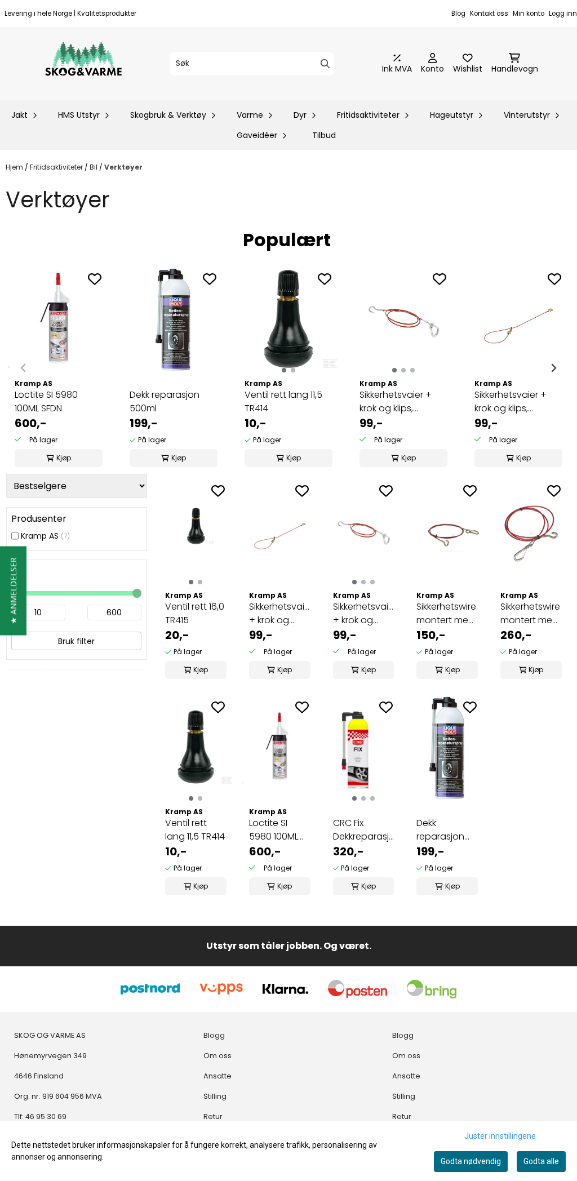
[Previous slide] (24, 368)
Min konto (528, 13)
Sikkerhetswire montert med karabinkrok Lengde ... (446, 613)
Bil (94, 167)
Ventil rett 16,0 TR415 (194, 613)
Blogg (214, 1035)
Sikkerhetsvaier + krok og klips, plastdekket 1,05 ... (397, 401)
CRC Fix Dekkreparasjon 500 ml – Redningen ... (363, 829)
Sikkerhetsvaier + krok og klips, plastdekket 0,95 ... (513, 401)
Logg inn (563, 13)
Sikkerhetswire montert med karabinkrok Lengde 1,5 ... (530, 613)
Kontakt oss (489, 13)
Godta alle (541, 1161)
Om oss (217, 1055)
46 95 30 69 (45, 1116)
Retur (213, 1116)
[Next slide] (553, 368)
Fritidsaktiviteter (57, 167)
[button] (13, 590)
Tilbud (324, 135)
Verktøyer (123, 167)
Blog (458, 13)
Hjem (15, 167)
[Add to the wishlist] (94, 279)
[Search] (325, 63)
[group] (59, 368)
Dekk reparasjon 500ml (164, 401)
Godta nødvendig (471, 1161)
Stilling (215, 1096)
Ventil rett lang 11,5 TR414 (283, 401)
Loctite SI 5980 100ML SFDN (46, 401)
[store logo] (83, 63)
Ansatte (217, 1076)
